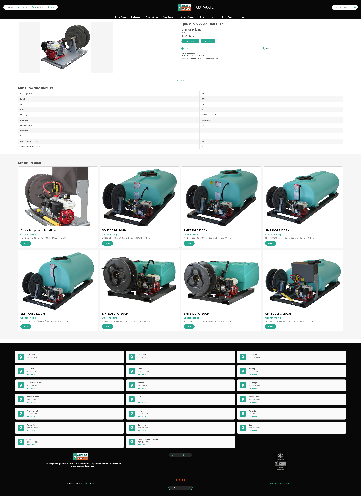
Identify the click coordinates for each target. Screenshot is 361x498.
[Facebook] (176, 480)
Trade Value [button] (208, 41)
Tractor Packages (121, 17)
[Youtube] (184, 480)
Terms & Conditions (285, 483)
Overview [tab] (180, 80)
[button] (9, 7)
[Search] (190, 488)
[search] (355, 7)
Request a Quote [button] (190, 41)
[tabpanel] (99, 48)
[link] (37, 7)
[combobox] (345, 7)
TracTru (87, 483)
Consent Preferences (22, 494)
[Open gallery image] (66, 47)
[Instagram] (182, 480)
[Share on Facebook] (182, 36)
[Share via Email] (190, 36)
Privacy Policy (274, 483)
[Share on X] (186, 36)
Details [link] (26, 243)
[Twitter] (179, 480)
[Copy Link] (194, 36)
